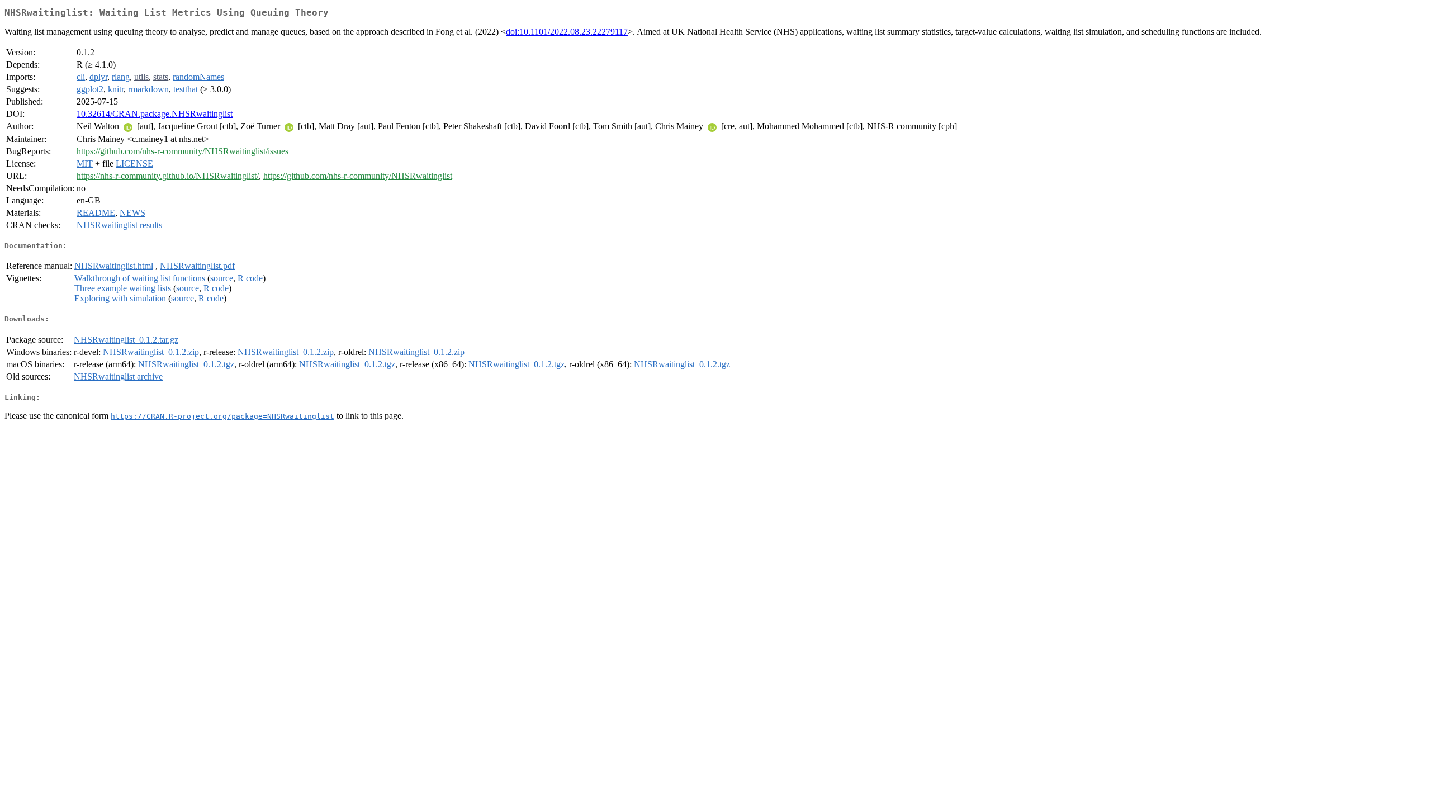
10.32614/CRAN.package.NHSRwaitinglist (155, 114)
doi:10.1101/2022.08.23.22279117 (567, 31)
